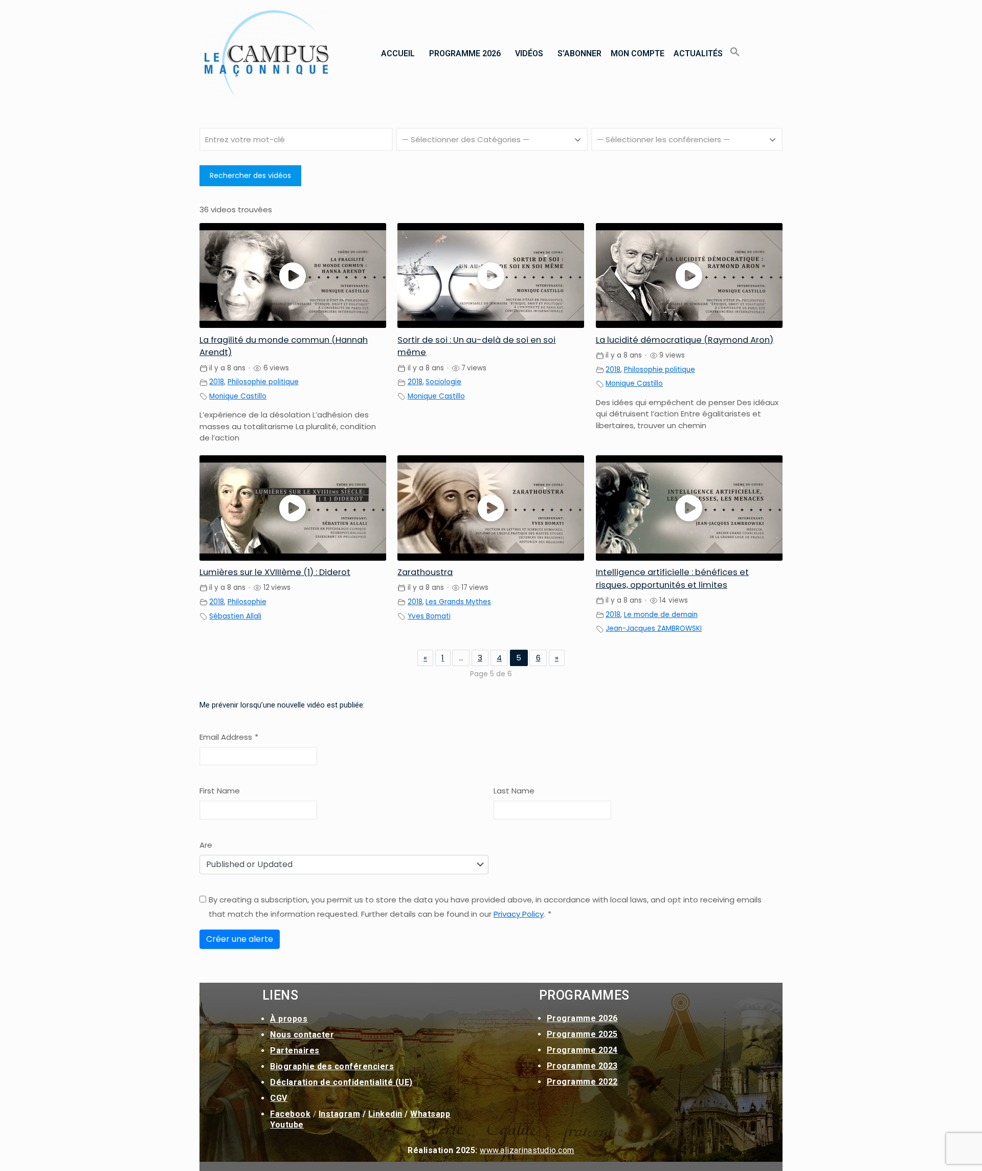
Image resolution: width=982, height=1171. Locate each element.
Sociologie (443, 382)
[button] (400, 53)
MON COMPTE (637, 53)
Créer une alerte (239, 939)
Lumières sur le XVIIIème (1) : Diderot (274, 572)
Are (205, 844)
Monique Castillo (237, 396)
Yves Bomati (429, 616)
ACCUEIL (398, 53)
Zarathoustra (425, 572)
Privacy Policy (519, 914)
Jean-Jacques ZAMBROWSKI (654, 628)
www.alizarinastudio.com (527, 1150)
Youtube (287, 1125)
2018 (216, 382)
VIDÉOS (529, 53)
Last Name (514, 790)
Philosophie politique (263, 382)
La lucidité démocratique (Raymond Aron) (684, 340)
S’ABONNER (579, 53)
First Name (219, 790)
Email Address (228, 737)
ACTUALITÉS (698, 53)
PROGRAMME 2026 (465, 53)
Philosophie (247, 602)
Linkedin (385, 1114)
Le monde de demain (661, 615)
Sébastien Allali (235, 616)
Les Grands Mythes (458, 602)
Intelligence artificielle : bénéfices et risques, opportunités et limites (672, 578)
